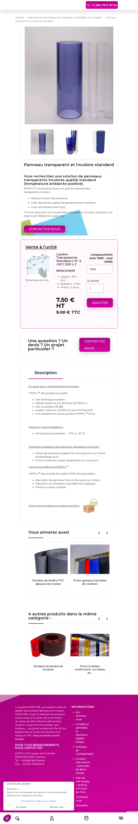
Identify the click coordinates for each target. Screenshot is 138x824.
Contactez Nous (44, 229)
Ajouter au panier (100, 304)
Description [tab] (46, 372)
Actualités (82, 805)
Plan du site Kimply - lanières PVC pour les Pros (82, 785)
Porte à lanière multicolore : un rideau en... (90, 670)
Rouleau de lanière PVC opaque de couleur (48, 582)
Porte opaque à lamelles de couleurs (90, 582)
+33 (104, 5)
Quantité (93, 280)
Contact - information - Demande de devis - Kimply (83, 766)
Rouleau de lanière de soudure (48, 668)
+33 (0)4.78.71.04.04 (33, 760)
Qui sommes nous (81, 716)
